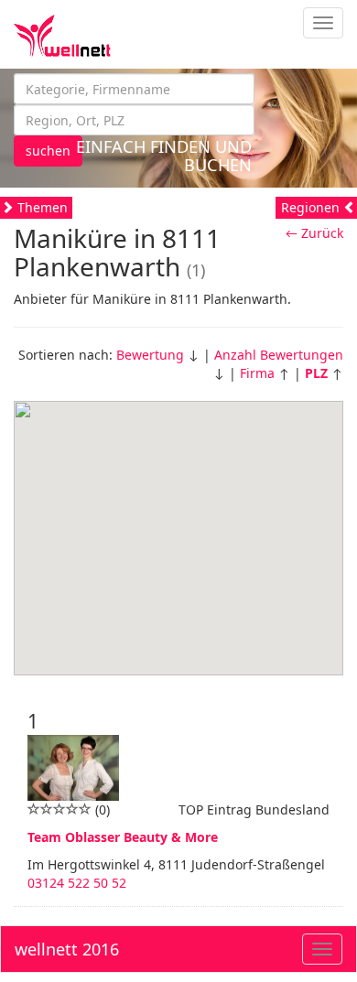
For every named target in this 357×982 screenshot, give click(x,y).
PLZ (316, 373)
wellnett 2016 (67, 949)
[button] (178, 527)
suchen (48, 150)
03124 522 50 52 (76, 882)
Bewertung (150, 354)
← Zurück (314, 233)
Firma (257, 373)
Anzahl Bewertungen (278, 354)
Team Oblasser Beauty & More (122, 837)
